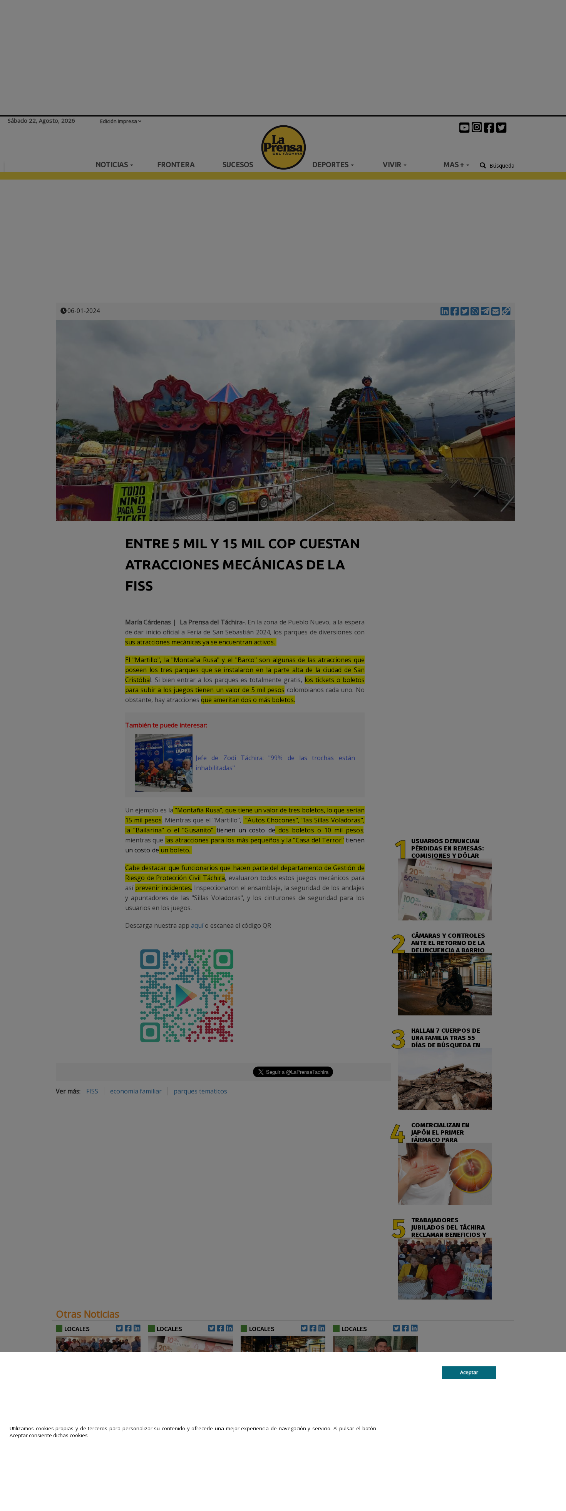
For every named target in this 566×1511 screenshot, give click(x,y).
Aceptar (469, 1372)
